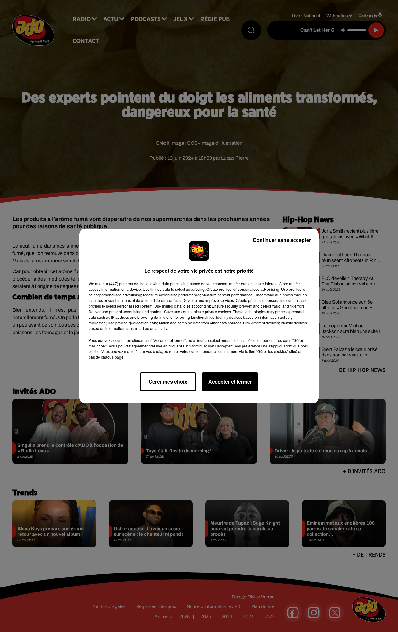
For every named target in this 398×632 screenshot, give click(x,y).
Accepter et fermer (230, 381)
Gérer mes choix (168, 381)
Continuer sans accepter (282, 239)
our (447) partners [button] (118, 283)
